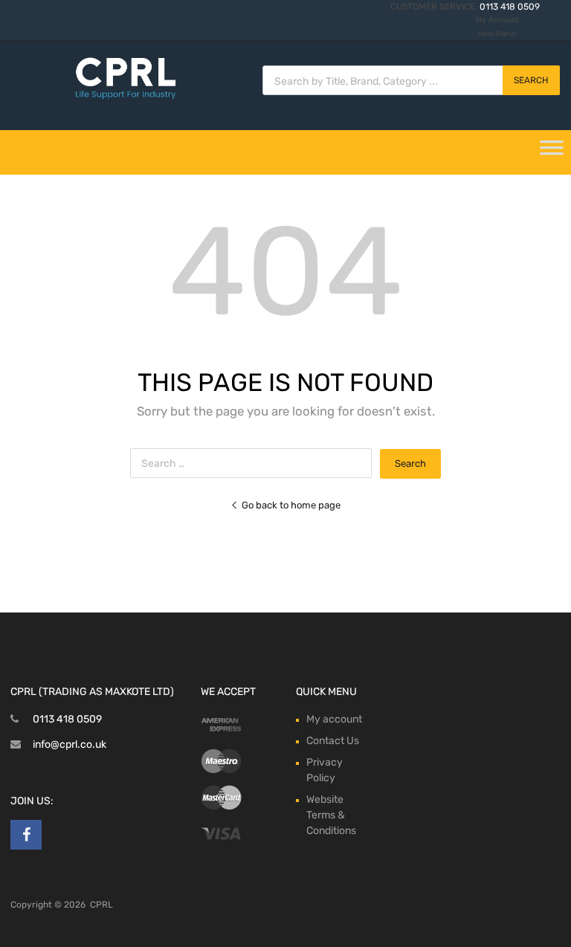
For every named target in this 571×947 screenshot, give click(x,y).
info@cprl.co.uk (69, 744)
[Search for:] (255, 463)
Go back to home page (291, 505)
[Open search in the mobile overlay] (411, 80)
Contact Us (332, 740)
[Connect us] (26, 835)
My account (334, 719)
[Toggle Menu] (552, 152)
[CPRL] (125, 97)
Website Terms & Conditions (331, 815)
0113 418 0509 (510, 6)
